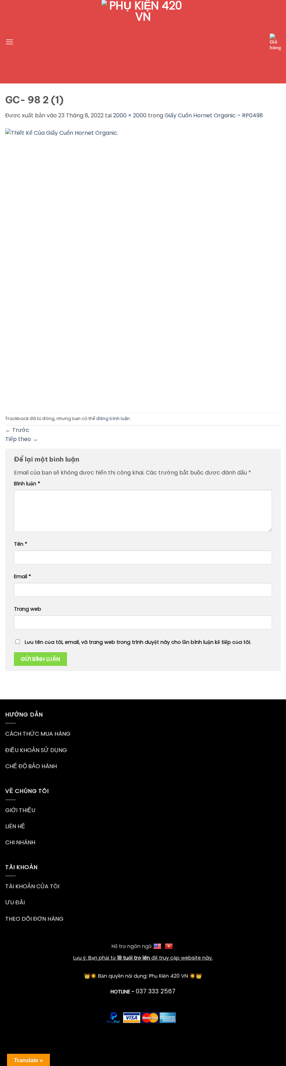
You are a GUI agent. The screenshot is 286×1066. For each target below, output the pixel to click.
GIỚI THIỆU (20, 810)
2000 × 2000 (129, 115)
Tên (20, 544)
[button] (9, 41)
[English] (158, 946)
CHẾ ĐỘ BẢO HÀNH (31, 766)
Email (22, 576)
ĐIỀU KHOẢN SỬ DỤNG (36, 750)
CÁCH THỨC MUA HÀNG (37, 734)
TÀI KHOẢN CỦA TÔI (32, 886)
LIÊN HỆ (15, 826)
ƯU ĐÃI (15, 902)
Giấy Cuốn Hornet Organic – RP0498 (214, 115)
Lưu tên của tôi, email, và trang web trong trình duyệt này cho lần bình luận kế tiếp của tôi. (138, 642)
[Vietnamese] (170, 946)
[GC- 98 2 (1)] (143, 266)
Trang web (27, 608)
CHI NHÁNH (20, 842)
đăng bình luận (113, 418)
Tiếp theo (21, 439)
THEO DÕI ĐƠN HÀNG (34, 919)
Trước (17, 430)
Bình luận (27, 483)
